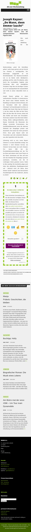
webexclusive (19, 274)
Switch (20, 239)
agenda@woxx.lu (10, 470)
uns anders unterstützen (15, 206)
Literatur (13, 272)
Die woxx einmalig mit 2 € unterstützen (15, 245)
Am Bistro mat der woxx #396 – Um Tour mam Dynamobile (13, 403)
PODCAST (5, 396)
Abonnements (4, 480)
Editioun (6, 293)
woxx (4, 306)
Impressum (4, 513)
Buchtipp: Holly (10, 338)
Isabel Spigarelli (7, 28)
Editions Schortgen (8, 270)
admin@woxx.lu (5, 466)
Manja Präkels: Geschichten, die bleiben (14, 299)
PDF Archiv (4, 492)
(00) (5, 464)
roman (13, 274)
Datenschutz (4, 514)
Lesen (8, 272)
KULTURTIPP (6, 335)
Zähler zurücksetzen (15, 260)
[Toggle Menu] (28, 9)
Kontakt (3, 460)
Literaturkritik (20, 272)
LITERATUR (6, 369)
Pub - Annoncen (5, 482)
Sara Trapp (6, 342)
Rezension (9, 274)
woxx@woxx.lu (11, 469)
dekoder (24, 262)
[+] (26, 361)
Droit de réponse (5, 511)
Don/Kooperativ (5, 484)
